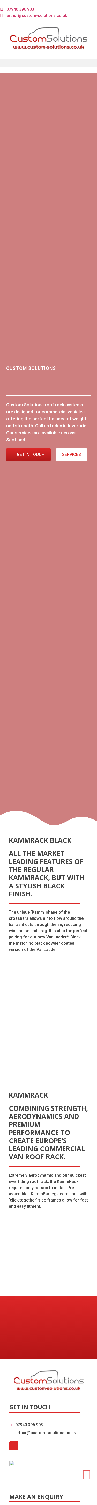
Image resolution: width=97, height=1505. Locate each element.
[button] (48, 63)
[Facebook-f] (13, 1445)
